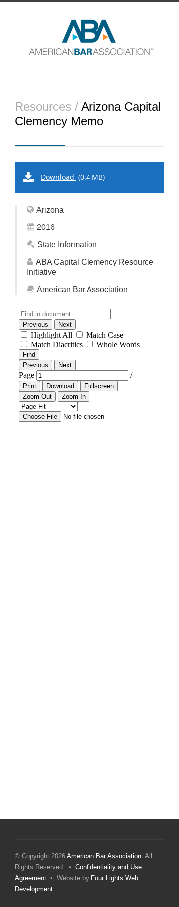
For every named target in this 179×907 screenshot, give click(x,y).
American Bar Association (104, 856)
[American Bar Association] (89, 37)
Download (58, 177)
